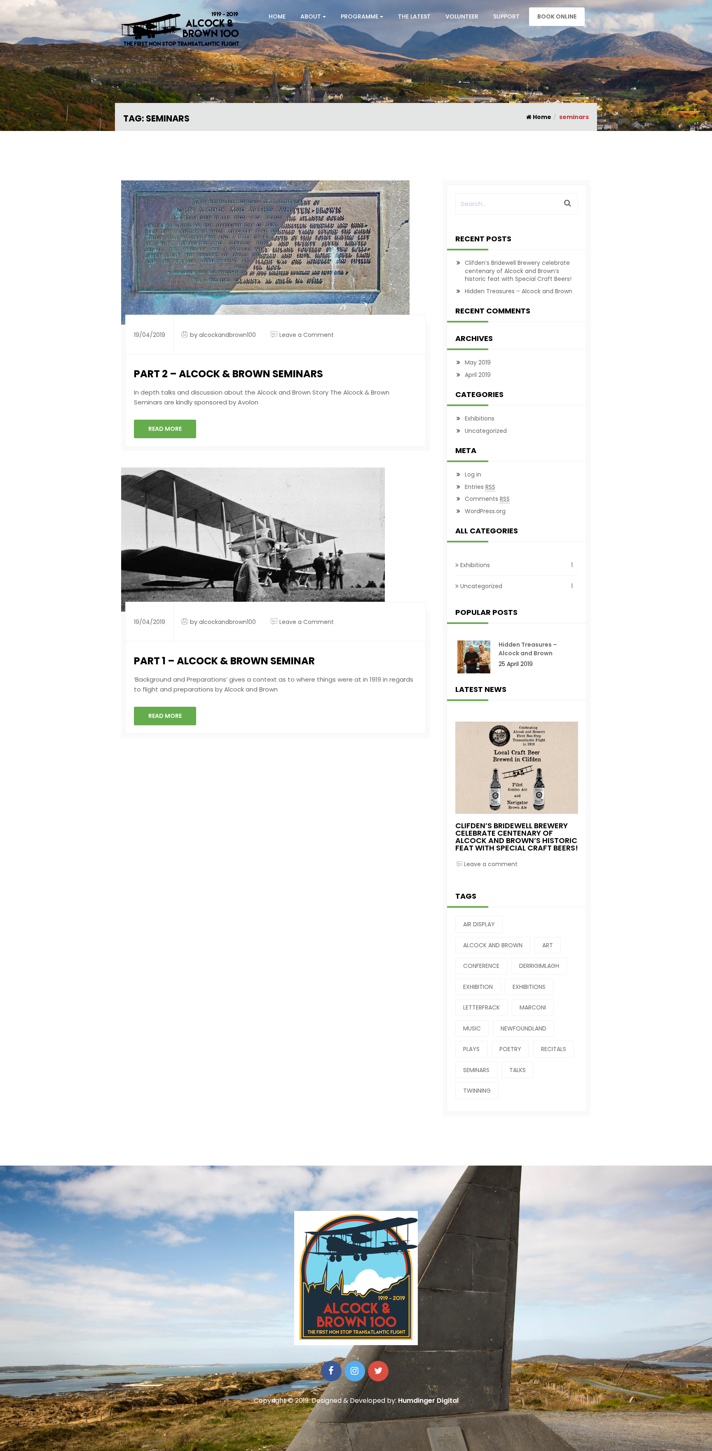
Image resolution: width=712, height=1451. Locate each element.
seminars (476, 1070)
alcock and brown (492, 945)
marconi (533, 1007)
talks (517, 1070)
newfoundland (523, 1028)
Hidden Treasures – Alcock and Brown (518, 291)
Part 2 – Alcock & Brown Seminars (228, 374)
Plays (471, 1049)
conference (481, 966)
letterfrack (481, 1007)
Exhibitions (479, 418)
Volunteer (461, 16)
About (310, 16)
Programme (359, 16)
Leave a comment (491, 864)
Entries (480, 487)
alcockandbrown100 (227, 335)
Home (277, 16)
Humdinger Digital (428, 1400)
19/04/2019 (149, 335)
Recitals (553, 1049)
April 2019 (478, 375)
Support (506, 16)
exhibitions (529, 987)
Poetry (510, 1049)
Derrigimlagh (539, 966)
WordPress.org (485, 511)
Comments (487, 499)
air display (479, 924)
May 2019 (478, 362)
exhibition (478, 987)
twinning (477, 1090)
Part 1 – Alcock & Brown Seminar (224, 661)
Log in (473, 474)
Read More (165, 429)
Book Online (556, 16)
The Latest (414, 16)
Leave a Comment (306, 335)
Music (472, 1028)
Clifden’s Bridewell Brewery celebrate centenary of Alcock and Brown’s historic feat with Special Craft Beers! (518, 271)
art (547, 945)
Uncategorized (486, 431)
